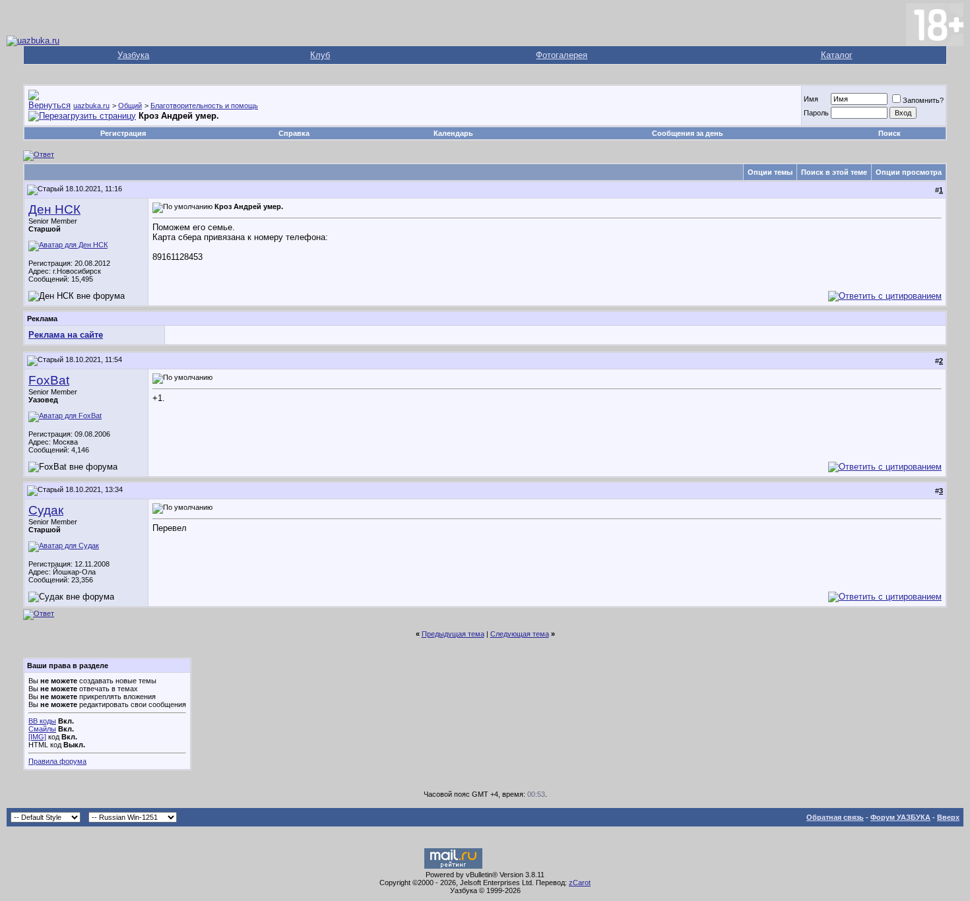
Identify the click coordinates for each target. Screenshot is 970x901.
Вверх (948, 817)
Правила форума (57, 761)
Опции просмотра (909, 172)
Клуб (320, 55)
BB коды (42, 721)
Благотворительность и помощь (204, 105)
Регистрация (123, 133)
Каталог (837, 55)
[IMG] (37, 737)
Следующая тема (519, 634)
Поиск (889, 133)
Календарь (453, 133)
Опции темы (770, 172)
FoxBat (48, 380)
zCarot (580, 882)
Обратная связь (835, 817)
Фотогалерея (561, 55)
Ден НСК (54, 209)
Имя (811, 99)
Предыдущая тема (453, 634)
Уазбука (133, 55)
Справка (293, 133)
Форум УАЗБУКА (900, 817)
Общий (130, 105)
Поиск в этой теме (834, 172)
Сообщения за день (687, 133)
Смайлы (42, 729)
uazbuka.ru (91, 105)
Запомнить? (923, 100)
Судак (45, 510)
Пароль (816, 113)
